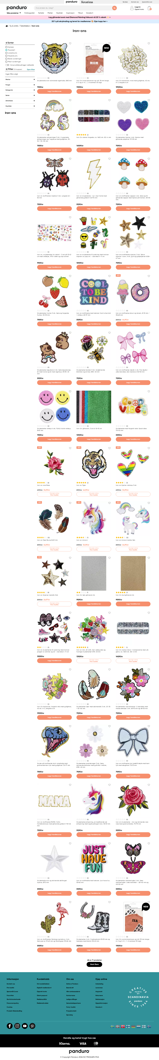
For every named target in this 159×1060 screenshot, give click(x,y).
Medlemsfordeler (42, 1003)
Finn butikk (10, 988)
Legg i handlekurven (54, 91)
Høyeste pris (12, 56)
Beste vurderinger (14, 59)
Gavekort (99, 1007)
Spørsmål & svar (147, 2)
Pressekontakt (71, 1011)
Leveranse (99, 988)
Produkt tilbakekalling (14, 1011)
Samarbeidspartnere (73, 1003)
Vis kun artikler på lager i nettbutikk (22, 65)
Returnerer (99, 995)
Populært (11, 50)
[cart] (149, 8)
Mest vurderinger (14, 62)
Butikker (125, 2)
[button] (14, 13)
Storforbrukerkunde (13, 999)
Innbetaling (99, 984)
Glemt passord (42, 995)
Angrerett (99, 991)
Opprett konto (139, 9)
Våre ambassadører (73, 991)
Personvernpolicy (13, 1003)
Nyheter (11, 47)
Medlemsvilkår (42, 999)
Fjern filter (31, 69)
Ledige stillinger (71, 999)
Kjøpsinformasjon (102, 1003)
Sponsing (69, 1015)
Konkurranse (70, 995)
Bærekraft (70, 988)
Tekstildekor (25, 26)
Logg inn (137, 7)
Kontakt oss (135, 2)
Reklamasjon (100, 999)
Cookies (9, 1007)
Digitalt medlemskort (44, 988)
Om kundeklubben (43, 984)
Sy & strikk (14, 26)
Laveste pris (12, 53)
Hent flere (94, 964)
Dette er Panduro (72, 984)
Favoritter (10, 995)
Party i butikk (71, 1007)
